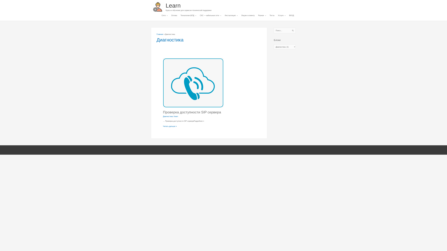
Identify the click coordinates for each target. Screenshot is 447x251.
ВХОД (291, 15)
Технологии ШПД (187, 15)
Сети (164, 15)
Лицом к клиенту (248, 15)
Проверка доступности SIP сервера (192, 112)
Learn (173, 5)
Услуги (280, 15)
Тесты (272, 15)
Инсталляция (230, 15)
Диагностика (168, 116)
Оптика (174, 15)
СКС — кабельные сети (209, 15)
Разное (261, 15)
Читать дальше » (170, 126)
